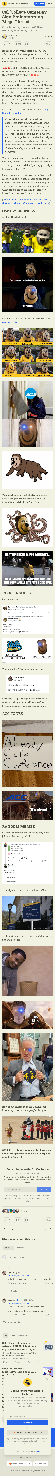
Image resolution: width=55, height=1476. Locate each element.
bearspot (12, 1300)
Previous (10, 1229)
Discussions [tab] (23, 1335)
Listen (49, 37)
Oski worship (9, 322)
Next (46, 1229)
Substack (14, 1470)
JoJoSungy (12, 1272)
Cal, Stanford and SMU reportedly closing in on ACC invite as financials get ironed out (19, 1372)
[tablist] (13, 1247)
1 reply (14, 1291)
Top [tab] (5, 1335)
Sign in (49, 4)
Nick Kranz (13, 35)
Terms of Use (42, 1438)
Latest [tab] (12, 1335)
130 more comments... (11, 1322)
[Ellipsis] (51, 1272)
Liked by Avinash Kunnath (20, 1276)
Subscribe (39, 4)
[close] (47, 1379)
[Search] (50, 1335)
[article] (27, 1352)
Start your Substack (20, 1463)
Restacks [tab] (20, 1248)
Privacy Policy (29, 1444)
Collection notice (27, 1457)
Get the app (40, 1463)
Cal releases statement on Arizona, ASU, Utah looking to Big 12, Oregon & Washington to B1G (20, 1346)
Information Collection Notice (36, 1441)
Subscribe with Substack (29, 1432)
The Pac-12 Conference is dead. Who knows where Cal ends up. (19, 1354)
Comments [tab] (8, 1248)
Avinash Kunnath (20, 1359)
